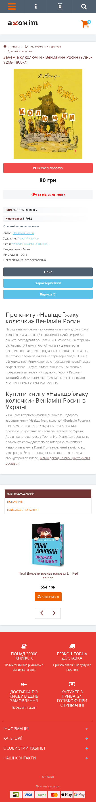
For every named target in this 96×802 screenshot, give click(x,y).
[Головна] (4, 46)
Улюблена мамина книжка (30, 244)
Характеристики (48, 283)
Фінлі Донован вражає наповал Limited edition (48, 575)
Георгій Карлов (28, 238)
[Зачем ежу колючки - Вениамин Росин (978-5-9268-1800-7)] (48, 114)
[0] (85, 26)
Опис (48, 272)
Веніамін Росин (23, 233)
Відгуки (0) (48, 294)
